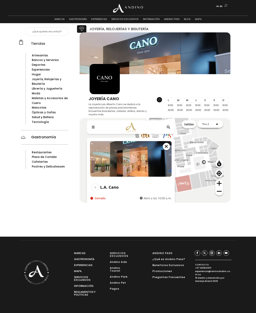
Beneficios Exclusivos (168, 265)
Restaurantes (42, 152)
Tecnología (40, 122)
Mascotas (39, 108)
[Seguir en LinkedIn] (219, 253)
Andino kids (118, 261)
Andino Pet (118, 282)
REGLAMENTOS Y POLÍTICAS (85, 293)
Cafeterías (40, 162)
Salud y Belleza (43, 117)
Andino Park (119, 276)
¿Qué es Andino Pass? (168, 259)
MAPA (198, 19)
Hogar (36, 74)
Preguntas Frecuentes (168, 277)
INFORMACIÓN (151, 19)
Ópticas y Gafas (44, 112)
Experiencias (41, 70)
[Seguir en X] (204, 253)
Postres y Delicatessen (48, 166)
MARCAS (60, 19)
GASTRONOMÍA (78, 19)
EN (217, 6)
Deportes (38, 65)
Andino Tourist (115, 269)
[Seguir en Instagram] (212, 253)
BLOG (187, 19)
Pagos (114, 288)
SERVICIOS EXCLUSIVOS (125, 19)
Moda (36, 93)
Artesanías (40, 55)
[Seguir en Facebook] (197, 253)
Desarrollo (214, 277)
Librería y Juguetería (47, 89)
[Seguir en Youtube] (226, 253)
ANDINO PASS (172, 19)
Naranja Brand (203, 281)
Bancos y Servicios (45, 60)
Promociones (162, 271)
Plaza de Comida (44, 157)
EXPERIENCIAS (99, 19)
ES (221, 6)
